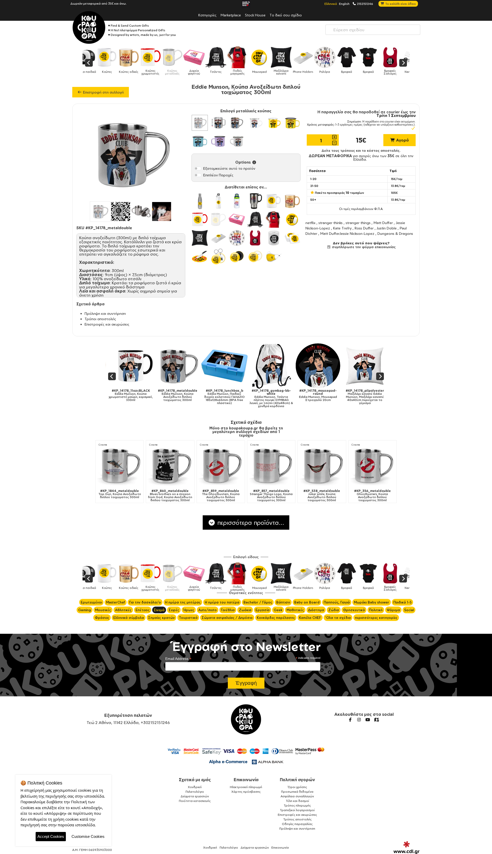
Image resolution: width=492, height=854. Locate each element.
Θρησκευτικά (354, 610)
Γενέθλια (228, 610)
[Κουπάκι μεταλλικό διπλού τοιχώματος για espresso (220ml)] (237, 123)
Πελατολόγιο (195, 791)
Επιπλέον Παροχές (218, 175)
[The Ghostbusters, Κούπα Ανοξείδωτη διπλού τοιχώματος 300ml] (221, 465)
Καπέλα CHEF (310, 618)
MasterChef (115, 602)
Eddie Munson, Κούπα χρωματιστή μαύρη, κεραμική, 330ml (118, 395)
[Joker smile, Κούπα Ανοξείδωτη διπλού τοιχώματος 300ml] (322, 465)
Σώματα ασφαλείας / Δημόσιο (227, 618)
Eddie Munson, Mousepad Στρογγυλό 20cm (305, 395)
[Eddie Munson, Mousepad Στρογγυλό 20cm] (304, 365)
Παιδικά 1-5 (402, 602)
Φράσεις (102, 618)
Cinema (103, 444)
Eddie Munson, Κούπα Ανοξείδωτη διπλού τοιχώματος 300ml (164, 395)
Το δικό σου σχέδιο (286, 15)
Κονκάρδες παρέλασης (276, 618)
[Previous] (89, 63)
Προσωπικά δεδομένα (297, 791)
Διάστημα (316, 610)
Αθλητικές (123, 610)
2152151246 (364, 3)
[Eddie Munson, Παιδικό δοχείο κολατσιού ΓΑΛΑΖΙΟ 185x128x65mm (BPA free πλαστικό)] (211, 365)
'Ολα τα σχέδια (338, 618)
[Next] (403, 63)
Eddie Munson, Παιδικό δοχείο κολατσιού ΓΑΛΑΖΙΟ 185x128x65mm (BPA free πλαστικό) (211, 397)
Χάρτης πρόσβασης (246, 791)
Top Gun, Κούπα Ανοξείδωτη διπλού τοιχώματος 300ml (119, 494)
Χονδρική (195, 787)
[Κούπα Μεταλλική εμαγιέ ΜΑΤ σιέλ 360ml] (200, 141)
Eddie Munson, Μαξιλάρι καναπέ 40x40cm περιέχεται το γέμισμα (351, 397)
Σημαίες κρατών (161, 618)
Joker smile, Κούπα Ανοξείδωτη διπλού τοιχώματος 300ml (321, 495)
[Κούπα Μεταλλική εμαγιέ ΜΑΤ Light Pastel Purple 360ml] (218, 141)
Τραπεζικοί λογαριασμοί (297, 810)
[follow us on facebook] (350, 719)
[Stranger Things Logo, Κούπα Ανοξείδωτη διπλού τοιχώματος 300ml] (271, 465)
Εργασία (262, 610)
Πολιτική (376, 610)
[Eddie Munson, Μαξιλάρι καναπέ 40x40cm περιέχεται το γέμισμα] (351, 365)
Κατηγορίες (207, 15)
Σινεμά (159, 610)
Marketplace (231, 15)
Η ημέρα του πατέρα (222, 602)
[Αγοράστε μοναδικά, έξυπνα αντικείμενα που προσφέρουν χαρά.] (89, 27)
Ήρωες (188, 610)
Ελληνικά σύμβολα (128, 618)
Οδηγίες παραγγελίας (297, 824)
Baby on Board (307, 602)
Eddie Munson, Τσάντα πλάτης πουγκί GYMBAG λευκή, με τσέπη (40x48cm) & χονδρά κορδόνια (258, 398)
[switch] (197, 168)
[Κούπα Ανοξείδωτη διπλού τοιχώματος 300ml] (200, 123)
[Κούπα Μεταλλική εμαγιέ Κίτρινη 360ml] (274, 123)
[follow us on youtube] (367, 719)
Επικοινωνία (246, 780)
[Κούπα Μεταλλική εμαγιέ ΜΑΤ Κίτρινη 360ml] (292, 123)
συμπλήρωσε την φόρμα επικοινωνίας (363, 247)
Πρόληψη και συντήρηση (105, 313)
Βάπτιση (283, 602)
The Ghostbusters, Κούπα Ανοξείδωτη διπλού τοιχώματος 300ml (221, 495)
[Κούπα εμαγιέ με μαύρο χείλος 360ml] (237, 141)
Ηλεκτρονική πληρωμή (246, 787)
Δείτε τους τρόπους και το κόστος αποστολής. (361, 150)
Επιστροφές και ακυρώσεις (107, 324)
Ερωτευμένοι (91, 602)
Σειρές (174, 610)
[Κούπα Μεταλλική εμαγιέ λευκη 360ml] (255, 123)
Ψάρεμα (393, 610)
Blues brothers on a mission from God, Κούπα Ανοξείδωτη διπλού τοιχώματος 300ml (170, 495)
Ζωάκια (245, 610)
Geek (278, 610)
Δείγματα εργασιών (195, 796)
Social (409, 610)
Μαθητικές (295, 610)
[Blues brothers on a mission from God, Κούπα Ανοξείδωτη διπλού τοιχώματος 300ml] (170, 465)
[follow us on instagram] (359, 719)
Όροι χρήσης (297, 787)
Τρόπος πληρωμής (297, 805)
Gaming (84, 610)
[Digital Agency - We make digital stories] (406, 847)
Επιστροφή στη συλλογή (103, 92)
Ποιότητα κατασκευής (195, 801)
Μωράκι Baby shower (371, 602)
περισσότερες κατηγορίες (376, 618)
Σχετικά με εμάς (195, 780)
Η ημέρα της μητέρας (183, 602)
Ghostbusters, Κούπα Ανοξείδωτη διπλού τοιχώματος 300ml (372, 495)
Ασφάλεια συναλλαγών (297, 796)
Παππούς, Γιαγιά (337, 602)
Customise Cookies (88, 836)
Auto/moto (207, 610)
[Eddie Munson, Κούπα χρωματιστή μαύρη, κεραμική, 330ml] (117, 365)
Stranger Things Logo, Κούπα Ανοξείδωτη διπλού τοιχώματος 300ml (271, 495)
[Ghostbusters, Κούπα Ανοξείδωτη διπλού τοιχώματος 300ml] (372, 465)
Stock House (255, 15)
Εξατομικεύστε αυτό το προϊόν (229, 168)
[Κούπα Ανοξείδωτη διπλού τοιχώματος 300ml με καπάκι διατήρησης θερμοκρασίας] (218, 123)
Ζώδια (333, 610)
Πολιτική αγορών (297, 780)
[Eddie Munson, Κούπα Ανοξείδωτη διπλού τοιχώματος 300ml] (164, 365)
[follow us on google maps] (376, 719)
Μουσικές (103, 610)
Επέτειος (143, 610)
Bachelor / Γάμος (257, 602)
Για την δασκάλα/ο (145, 602)
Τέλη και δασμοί (297, 801)
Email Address (178, 658)
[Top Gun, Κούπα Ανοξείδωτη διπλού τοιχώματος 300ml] (120, 465)
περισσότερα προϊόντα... (250, 522)
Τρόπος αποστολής (297, 819)
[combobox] (372, 30)
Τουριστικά (188, 618)
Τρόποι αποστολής (100, 319)
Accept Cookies (50, 836)
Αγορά (402, 140)
